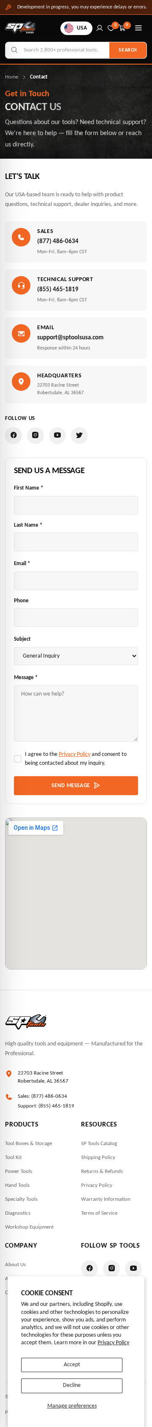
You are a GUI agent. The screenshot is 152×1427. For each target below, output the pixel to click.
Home (11, 77)
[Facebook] (13, 435)
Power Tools (18, 1171)
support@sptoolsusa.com (70, 338)
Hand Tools (17, 1185)
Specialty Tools (21, 1199)
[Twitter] (79, 435)
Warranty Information (105, 1199)
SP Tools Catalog (99, 1143)
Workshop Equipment (29, 1227)
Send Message (71, 785)
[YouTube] (57, 435)
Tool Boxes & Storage (28, 1143)
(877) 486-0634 (58, 241)
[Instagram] (35, 435)
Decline (72, 1385)
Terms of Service (99, 1213)
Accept (72, 1365)
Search (128, 50)
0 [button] (127, 25)
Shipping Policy (98, 1157)
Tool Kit (13, 1157)
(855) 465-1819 (58, 290)
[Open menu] (138, 28)
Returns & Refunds (102, 1171)
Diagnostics (17, 1213)
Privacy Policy (113, 1343)
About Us (15, 1264)
